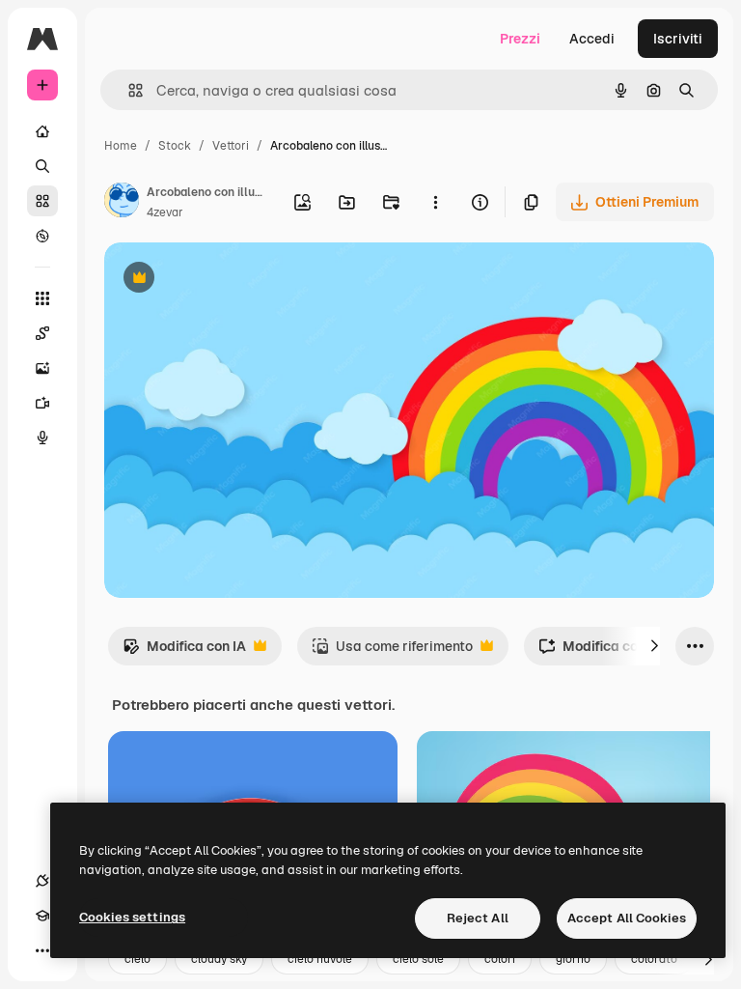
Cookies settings (132, 917)
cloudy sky (219, 959)
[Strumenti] (42, 298)
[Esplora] (42, 235)
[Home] (42, 131)
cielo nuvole (320, 959)
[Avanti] (654, 646)
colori (499, 959)
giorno (573, 959)
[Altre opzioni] (435, 202)
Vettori (230, 146)
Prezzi (520, 38)
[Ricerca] (42, 166)
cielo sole (418, 959)
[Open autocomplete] (127, 90)
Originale (231, 279)
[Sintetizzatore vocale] (42, 437)
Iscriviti (677, 38)
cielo (137, 959)
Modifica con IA (184, 651)
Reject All (477, 918)
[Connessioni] (42, 880)
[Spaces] (42, 333)
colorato (654, 959)
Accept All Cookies (626, 918)
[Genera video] (42, 402)
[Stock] (42, 200)
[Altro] (42, 950)
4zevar (165, 212)
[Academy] (42, 915)
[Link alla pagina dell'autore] (121, 203)
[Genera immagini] (42, 368)
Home (120, 146)
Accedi (592, 38)
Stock (174, 146)
